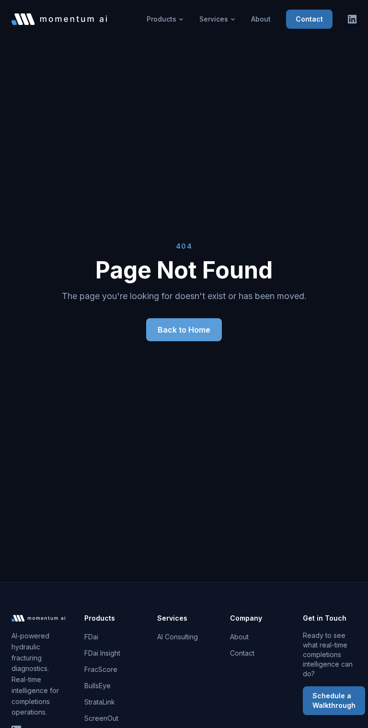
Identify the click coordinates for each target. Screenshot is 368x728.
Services (213, 19)
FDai (91, 637)
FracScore (100, 669)
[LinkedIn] (352, 19)
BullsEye (97, 686)
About (261, 19)
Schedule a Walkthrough (334, 700)
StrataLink (99, 702)
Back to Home (184, 330)
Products (161, 19)
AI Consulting (177, 637)
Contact (309, 19)
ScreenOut (101, 718)
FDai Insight (102, 653)
